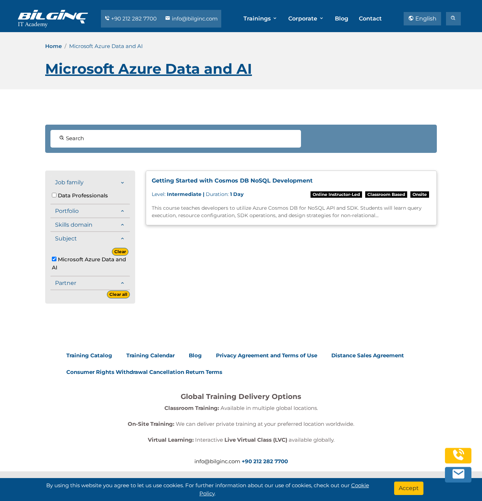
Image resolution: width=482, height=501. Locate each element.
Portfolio (67, 211)
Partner (65, 283)
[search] (453, 18)
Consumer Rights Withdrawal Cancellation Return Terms (144, 372)
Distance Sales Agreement (367, 355)
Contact (370, 18)
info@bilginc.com (194, 18)
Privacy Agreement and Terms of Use (266, 355)
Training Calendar (150, 355)
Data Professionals (82, 195)
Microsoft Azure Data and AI (89, 263)
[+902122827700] (458, 458)
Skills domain (73, 224)
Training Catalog (89, 355)
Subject (66, 238)
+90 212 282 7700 (134, 18)
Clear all (118, 294)
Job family (69, 182)
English (425, 18)
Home (53, 46)
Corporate (303, 18)
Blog (341, 18)
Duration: (197, 194)
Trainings (257, 18)
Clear (120, 251)
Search (74, 138)
